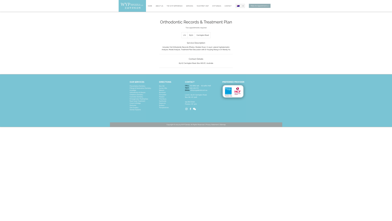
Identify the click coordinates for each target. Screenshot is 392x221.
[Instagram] (186, 108)
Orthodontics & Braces (137, 92)
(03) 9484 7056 (206, 86)
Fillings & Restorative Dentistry (140, 88)
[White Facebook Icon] (190, 108)
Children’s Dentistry (136, 95)
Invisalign (133, 90)
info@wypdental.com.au (198, 90)
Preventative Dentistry (137, 86)
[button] (194, 109)
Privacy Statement (212, 125)
